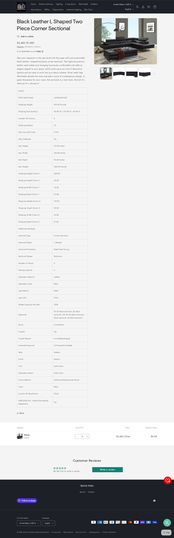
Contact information (109, 532)
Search (82, 492)
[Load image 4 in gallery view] (145, 73)
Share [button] (21, 413)
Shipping (20, 47)
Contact (91, 492)
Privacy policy (56, 532)
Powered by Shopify (42, 532)
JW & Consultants (29, 532)
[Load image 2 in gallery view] (119, 73)
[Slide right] (154, 73)
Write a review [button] (107, 469)
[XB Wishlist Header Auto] (148, 7)
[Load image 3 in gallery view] (132, 73)
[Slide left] (97, 73)
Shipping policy (94, 532)
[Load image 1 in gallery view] (106, 73)
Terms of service (81, 532)
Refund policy (68, 532)
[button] (137, 7)
